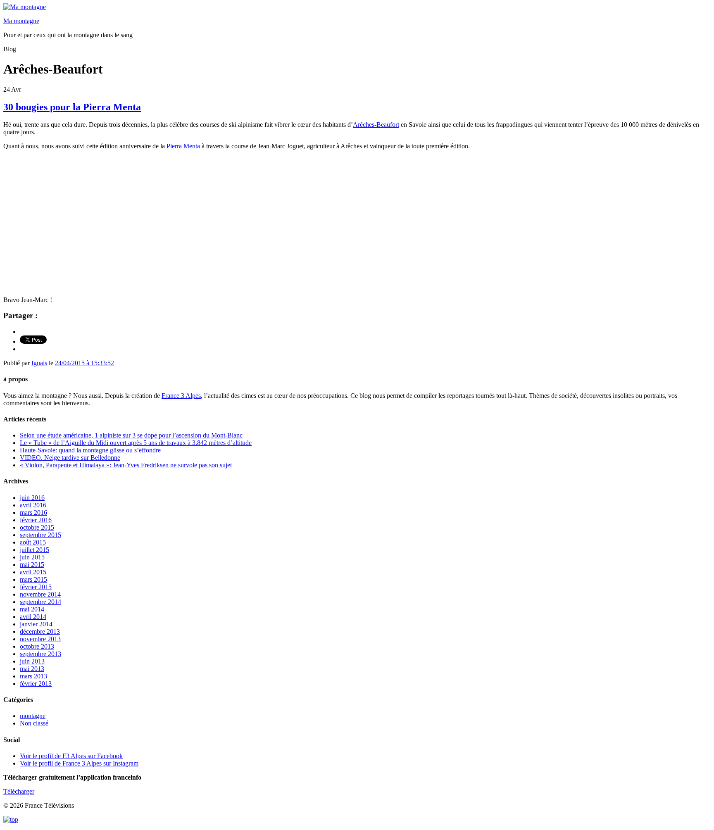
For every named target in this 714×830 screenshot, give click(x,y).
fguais (39, 362)
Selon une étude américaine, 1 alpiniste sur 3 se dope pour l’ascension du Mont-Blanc (131, 435)
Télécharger (18, 791)
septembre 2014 (40, 601)
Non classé (34, 723)
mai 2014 (32, 609)
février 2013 (36, 683)
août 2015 (33, 542)
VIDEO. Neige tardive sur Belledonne (70, 457)
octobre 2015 (37, 527)
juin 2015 (32, 557)
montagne (32, 715)
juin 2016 (32, 497)
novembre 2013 (40, 638)
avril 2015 (33, 572)
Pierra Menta (183, 146)
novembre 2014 (40, 594)
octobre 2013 (37, 646)
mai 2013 (32, 668)
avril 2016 (33, 505)
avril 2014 (33, 616)
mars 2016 (33, 512)
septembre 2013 (40, 653)
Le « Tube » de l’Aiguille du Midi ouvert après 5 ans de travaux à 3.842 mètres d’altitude (136, 442)
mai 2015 (32, 564)
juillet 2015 (34, 549)
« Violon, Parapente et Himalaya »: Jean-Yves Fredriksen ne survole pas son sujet (126, 465)
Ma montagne (21, 20)
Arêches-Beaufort (376, 124)
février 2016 (36, 519)
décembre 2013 (40, 631)
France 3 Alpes (181, 395)
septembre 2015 (40, 534)
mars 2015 (33, 579)
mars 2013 (33, 676)
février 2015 (36, 586)
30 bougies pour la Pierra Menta (72, 107)
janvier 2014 (36, 624)
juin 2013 (32, 661)
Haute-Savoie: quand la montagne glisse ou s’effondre (90, 450)
